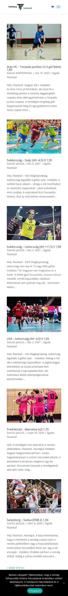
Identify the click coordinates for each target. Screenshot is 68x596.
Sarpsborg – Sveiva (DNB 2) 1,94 (27, 520)
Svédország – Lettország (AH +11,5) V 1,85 (34, 247)
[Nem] (63, 583)
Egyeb (55, 73)
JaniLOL (20, 163)
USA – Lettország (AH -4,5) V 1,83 (28, 339)
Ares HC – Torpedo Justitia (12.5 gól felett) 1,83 (34, 68)
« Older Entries (15, 567)
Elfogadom (35, 590)
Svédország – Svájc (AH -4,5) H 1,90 (29, 160)
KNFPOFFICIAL (24, 73)
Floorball (12, 77)
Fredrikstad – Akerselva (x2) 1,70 (28, 429)
